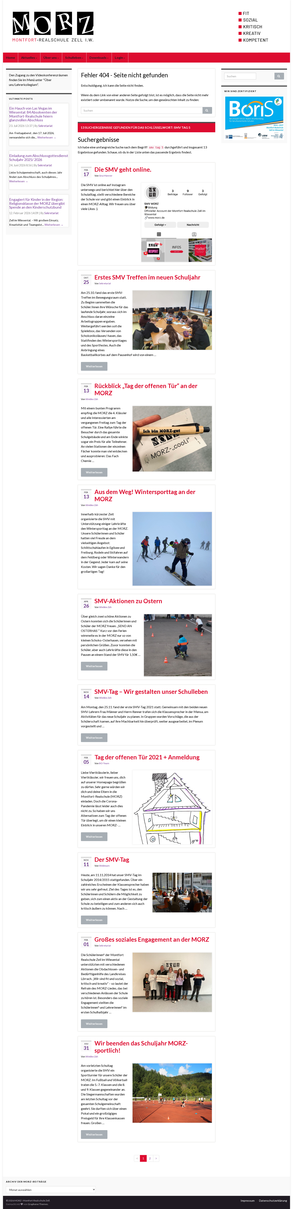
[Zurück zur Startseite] (146, 26)
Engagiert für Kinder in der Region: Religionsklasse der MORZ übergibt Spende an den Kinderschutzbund (37, 203)
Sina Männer (105, 175)
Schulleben (73, 57)
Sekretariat (105, 283)
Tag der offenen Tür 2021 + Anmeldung (147, 757)
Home (10, 57)
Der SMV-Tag (111, 859)
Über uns (50, 57)
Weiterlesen (94, 366)
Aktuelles (28, 57)
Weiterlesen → (46, 137)
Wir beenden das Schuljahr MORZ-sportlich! (141, 1046)
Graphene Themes (38, 1204)
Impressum (248, 1200)
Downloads (98, 57)
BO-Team (104, 763)
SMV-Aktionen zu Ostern (128, 600)
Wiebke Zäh (92, 399)
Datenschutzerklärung (273, 1200)
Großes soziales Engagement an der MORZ (151, 939)
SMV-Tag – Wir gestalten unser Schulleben (151, 691)
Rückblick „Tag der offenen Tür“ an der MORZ (145, 389)
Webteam (104, 865)
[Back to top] (284, 1200)
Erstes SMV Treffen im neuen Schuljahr (147, 277)
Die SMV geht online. (122, 169)
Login (119, 57)
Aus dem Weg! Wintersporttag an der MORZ (144, 495)
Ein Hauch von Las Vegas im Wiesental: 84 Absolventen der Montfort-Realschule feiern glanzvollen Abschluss (33, 114)
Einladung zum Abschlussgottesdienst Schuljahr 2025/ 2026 (38, 157)
